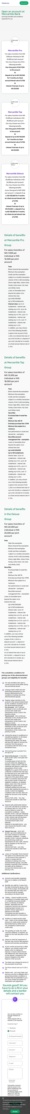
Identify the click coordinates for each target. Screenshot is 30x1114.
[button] (5, 3)
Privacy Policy (14, 1091)
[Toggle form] (15, 999)
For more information (14, 1108)
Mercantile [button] (24, 3)
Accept (15, 1111)
